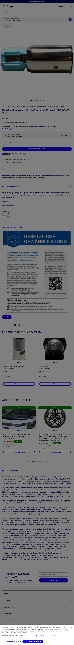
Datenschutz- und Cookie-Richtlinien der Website (40, 636)
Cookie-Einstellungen (14, 642)
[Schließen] (71, 628)
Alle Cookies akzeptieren (32, 642)
